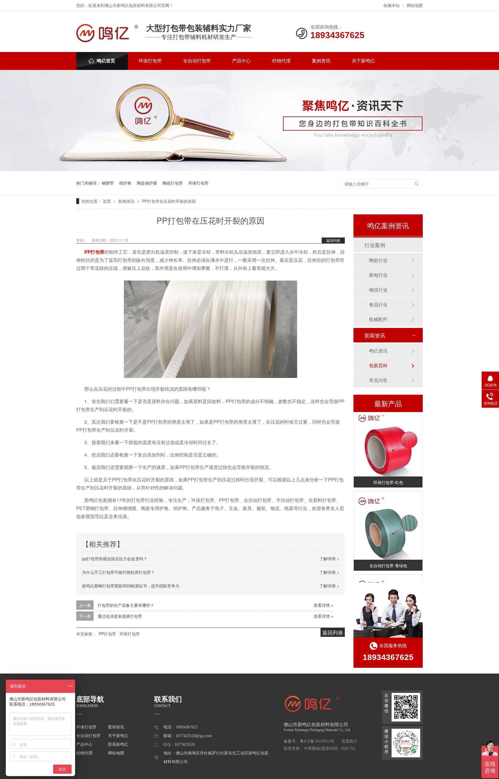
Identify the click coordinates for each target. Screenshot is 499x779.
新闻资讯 (127, 201)
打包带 (98, 251)
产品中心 (241, 60)
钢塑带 (108, 183)
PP (87, 251)
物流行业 (378, 289)
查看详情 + (323, 605)
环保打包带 (150, 60)
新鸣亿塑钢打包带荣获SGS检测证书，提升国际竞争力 (130, 586)
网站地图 (415, 5)
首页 (107, 201)
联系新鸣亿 (118, 744)
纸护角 (125, 183)
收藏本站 (391, 5)
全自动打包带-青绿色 (388, 561)
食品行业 (378, 304)
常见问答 (378, 380)
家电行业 (378, 275)
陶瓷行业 (378, 260)
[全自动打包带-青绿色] (388, 521)
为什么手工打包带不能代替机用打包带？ (118, 572)
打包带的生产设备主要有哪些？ (126, 605)
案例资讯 (321, 60)
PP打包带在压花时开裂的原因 (169, 201)
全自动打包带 (197, 60)
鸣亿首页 (106, 60)
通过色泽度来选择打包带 (120, 616)
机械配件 (378, 319)
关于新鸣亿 (363, 60)
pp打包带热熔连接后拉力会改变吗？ (114, 558)
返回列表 (333, 240)
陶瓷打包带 (173, 183)
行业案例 (374, 244)
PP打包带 (107, 634)
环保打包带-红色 (388, 478)
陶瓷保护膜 (147, 183)
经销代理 (281, 60)
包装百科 (378, 365)
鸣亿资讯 (378, 350)
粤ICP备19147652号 (317, 741)
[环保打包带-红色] (388, 437)
